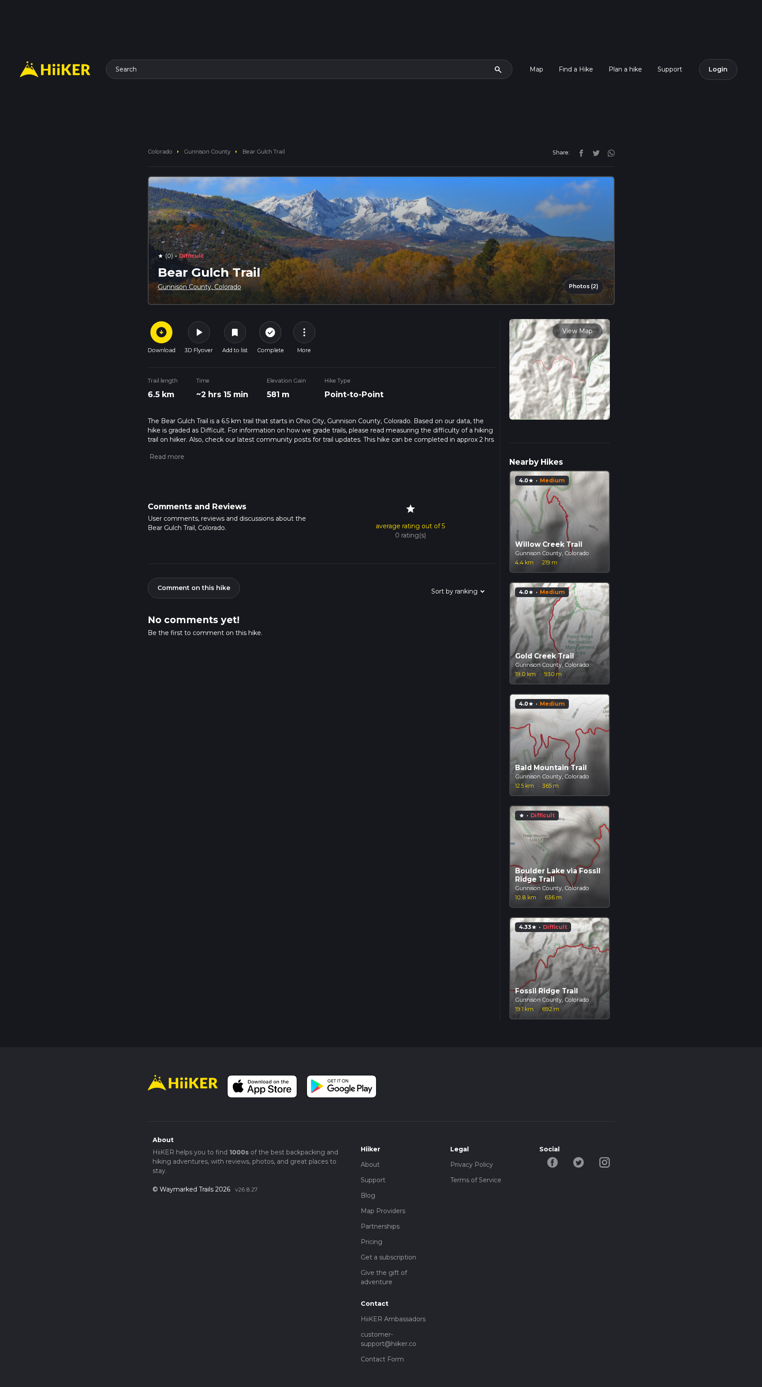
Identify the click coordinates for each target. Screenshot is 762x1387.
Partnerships (380, 1226)
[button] (166, 457)
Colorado (160, 151)
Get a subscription (388, 1257)
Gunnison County (207, 151)
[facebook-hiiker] (552, 1162)
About (370, 1165)
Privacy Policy (471, 1165)
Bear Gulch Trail (264, 151)
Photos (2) (583, 286)
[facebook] (579, 152)
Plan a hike (625, 69)
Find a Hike (576, 69)
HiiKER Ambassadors (393, 1319)
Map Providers (383, 1211)
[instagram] (608, 152)
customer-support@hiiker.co (388, 1339)
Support (669, 69)
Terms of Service (475, 1180)
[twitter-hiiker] (578, 1162)
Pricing (371, 1242)
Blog (368, 1195)
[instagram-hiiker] (604, 1162)
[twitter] (593, 152)
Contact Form (382, 1359)
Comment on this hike (193, 588)
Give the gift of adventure (384, 1277)
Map (536, 69)
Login (718, 69)
